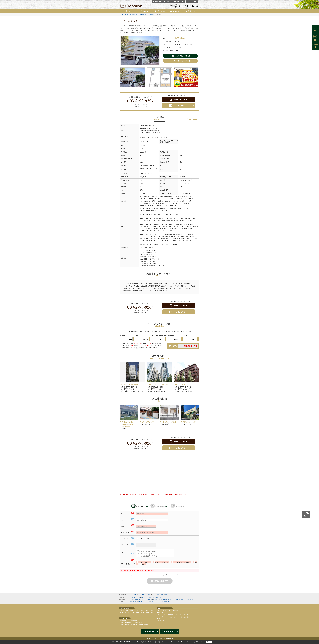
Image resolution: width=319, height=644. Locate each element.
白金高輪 (161, 601)
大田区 (121, 612)
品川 (169, 601)
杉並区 (142, 612)
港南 (131, 597)
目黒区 (149, 594)
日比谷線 (143, 131)
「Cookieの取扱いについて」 (187, 642)
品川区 (153, 594)
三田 (142, 597)
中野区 (166, 594)
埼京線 (160, 599)
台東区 (141, 610)
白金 (145, 597)
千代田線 (143, 128)
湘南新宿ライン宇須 (168, 599)
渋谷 (144, 601)
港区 (145, 125)
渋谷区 (135, 594)
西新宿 (135, 597)
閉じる (209, 641)
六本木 (149, 131)
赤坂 (148, 125)
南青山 (149, 597)
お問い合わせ (180, 106)
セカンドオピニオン (174, 617)
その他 (144, 564)
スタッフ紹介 (178, 614)
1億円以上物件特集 (124, 624)
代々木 (165, 597)
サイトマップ (161, 614)
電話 (148, 538)
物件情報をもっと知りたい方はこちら (180, 56)
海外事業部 (161, 620)
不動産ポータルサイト (144, 562)
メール (140, 538)
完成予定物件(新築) (135, 620)
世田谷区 (144, 594)
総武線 (191, 599)
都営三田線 (149, 599)
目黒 (152, 601)
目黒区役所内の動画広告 (162, 562)
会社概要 (165, 610)
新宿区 (139, 594)
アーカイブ (161, 618)
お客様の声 (315, 44)
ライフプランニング (163, 617)
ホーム (159, 610)
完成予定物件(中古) (124, 620)
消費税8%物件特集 (143, 624)
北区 (152, 612)
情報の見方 (193, 120)
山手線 (132, 599)
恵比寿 (157, 597)
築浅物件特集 (134, 624)
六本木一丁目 (150, 133)
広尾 (136, 601)
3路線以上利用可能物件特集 (126, 622)
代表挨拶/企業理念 (173, 610)
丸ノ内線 (155, 599)
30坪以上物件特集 (139, 622)
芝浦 (153, 597)
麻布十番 (140, 601)
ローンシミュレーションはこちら (180, 61)
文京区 (158, 594)
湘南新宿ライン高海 (178, 599)
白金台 (148, 601)
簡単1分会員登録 (315, 36)
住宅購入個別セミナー (186, 617)
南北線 (142, 133)
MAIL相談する (315, 27)
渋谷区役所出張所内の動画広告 (182, 562)
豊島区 (162, 594)
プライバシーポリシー (142, 575)
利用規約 (132, 575)
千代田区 (171, 594)
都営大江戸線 (138, 599)
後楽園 (165, 601)
